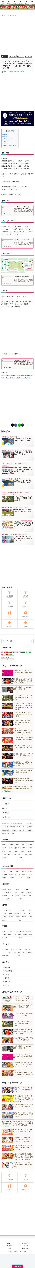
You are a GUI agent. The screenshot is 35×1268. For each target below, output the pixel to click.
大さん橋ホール (6, 892)
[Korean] (9, 652)
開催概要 (4, 134)
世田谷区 (4, 844)
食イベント (21, 56)
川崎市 (16, 892)
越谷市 (4, 920)
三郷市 (30, 910)
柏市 (15, 934)
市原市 (16, 931)
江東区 (30, 851)
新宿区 (4, 851)
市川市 (22, 931)
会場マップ (5, 141)
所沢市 (4, 916)
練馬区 (19, 854)
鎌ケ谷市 (4, 937)
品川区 (10, 848)
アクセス (4, 143)
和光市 (17, 913)
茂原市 (30, 934)
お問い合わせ (26, 1248)
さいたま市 (22, 910)
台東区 (4, 848)
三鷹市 (4, 871)
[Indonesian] (15, 652)
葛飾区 (30, 854)
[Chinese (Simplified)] (5, 652)
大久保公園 (5, 827)
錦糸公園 (21, 830)
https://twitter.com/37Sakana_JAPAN (18, 378)
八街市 (4, 931)
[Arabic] (30, 652)
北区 (23, 844)
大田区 (23, 848)
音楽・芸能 (5, 955)
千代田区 (13, 56)
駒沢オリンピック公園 (8, 833)
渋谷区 (4, 854)
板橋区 (16, 851)
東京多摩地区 (26, 1243)
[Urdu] (26, 652)
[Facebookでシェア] (15, 425)
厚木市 (27, 889)
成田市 (4, 934)
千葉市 (10, 931)
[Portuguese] (11, 655)
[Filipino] (13, 652)
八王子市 (11, 871)
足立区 (20, 857)
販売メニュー (6, 136)
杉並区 (10, 851)
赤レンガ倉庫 (5, 899)
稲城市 (12, 878)
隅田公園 (29, 830)
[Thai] (20, 652)
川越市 (30, 913)
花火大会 (30, 952)
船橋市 (25, 934)
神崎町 (19, 934)
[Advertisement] (17, 35)
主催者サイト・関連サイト (10, 145)
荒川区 (25, 854)
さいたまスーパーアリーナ (9, 910)
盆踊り (23, 952)
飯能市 (20, 920)
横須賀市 (4, 895)
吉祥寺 (17, 871)
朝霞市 (17, 916)
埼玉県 (26, 1245)
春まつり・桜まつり (14, 952)
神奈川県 (9, 1245)
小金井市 (4, 874)
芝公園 (14, 830)
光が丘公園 (28, 823)
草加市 (30, 916)
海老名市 (11, 895)
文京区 (30, 848)
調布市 (28, 878)
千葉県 (9, 1248)
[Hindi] (22, 652)
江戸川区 (23, 851)
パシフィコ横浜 (6, 889)
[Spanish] (9, 655)
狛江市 (30, 874)
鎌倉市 (22, 899)
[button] (22, 425)
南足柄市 (18, 889)
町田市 (4, 878)
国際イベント (28, 949)
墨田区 (17, 848)
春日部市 (11, 916)
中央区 (11, 844)
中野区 (17, 844)
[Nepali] (28, 652)
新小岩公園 (29, 827)
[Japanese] (13, 655)
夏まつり (4, 952)
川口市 (23, 913)
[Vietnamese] (11, 652)
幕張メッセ (29, 931)
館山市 (21, 937)
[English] (2, 652)
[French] (5, 655)
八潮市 (4, 913)
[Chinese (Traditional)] (7, 652)
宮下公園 (12, 827)
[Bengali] (24, 652)
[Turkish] (2, 655)
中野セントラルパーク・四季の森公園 (12, 823)
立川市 (20, 878)
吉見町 (10, 913)
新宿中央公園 (20, 827)
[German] (7, 655)
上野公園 (5, 808)
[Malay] (17, 652)
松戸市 (9, 934)
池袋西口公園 (5, 830)
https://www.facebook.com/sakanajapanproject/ (16, 375)
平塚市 (22, 892)
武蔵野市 (24, 874)
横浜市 (29, 892)
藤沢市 (30, 895)
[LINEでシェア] (19, 425)
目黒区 (14, 854)
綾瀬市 (18, 895)
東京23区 (5, 56)
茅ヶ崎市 (24, 895)
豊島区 (4, 857)
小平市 (30, 871)
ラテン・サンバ (18, 949)
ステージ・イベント (8, 139)
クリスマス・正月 (7, 949)
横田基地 (17, 874)
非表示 (11, 131)
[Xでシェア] (12, 425)
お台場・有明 (6, 817)
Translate (12, 659)
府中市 (11, 874)
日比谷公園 (29, 56)
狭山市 (24, 916)
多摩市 (24, 871)
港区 (9, 854)
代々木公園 (5, 804)
